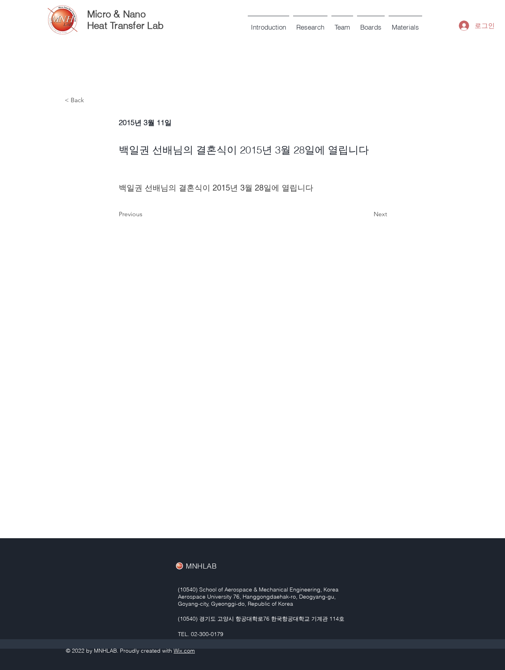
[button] (342, 24)
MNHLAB (201, 566)
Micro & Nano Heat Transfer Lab (125, 19)
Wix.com (184, 650)
